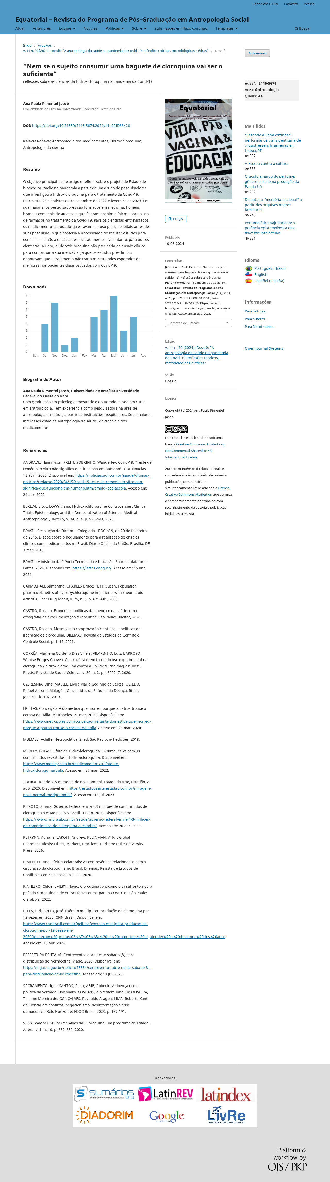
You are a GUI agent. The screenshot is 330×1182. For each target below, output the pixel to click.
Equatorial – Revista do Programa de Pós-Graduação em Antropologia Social (132, 19)
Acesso (309, 4)
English (260, 274)
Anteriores (42, 28)
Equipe (65, 28)
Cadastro (291, 4)
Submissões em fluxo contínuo (180, 28)
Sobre (137, 28)
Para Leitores (255, 311)
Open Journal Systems (264, 348)
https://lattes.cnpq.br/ (91, 568)
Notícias (90, 28)
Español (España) (269, 280)
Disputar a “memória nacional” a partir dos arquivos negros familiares (273, 204)
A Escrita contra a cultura (266, 163)
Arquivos (45, 45)
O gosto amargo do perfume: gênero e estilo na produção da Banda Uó (272, 181)
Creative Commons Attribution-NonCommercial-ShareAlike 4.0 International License (194, 450)
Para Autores (255, 318)
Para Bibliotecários (259, 326)
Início (27, 45)
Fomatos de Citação (184, 323)
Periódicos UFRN (265, 4)
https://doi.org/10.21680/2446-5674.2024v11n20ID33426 (81, 125)
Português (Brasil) (270, 268)
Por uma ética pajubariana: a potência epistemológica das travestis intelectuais (270, 227)
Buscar (304, 28)
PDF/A (177, 219)
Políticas (113, 28)
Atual (19, 28)
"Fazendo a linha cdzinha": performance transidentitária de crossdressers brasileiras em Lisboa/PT (273, 143)
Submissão (257, 53)
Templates (225, 28)
